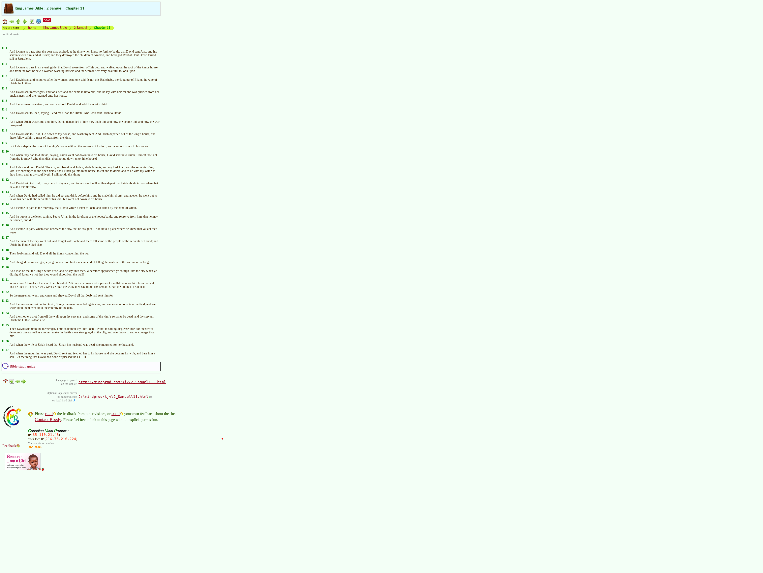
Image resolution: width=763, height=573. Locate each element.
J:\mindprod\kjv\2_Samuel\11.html (113, 396)
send (115, 413)
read (49, 413)
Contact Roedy (48, 419)
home (32, 28)
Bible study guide (22, 366)
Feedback (9, 446)
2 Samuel (80, 28)
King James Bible (55, 28)
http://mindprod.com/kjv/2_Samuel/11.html (122, 382)
